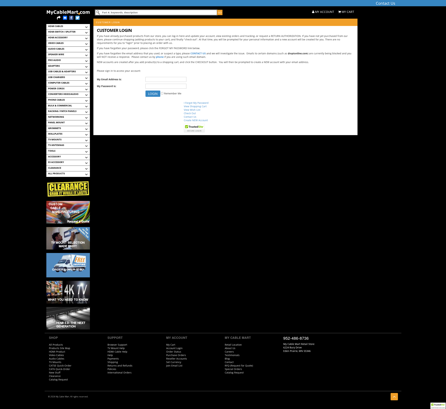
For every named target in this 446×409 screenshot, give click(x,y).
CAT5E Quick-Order (60, 365)
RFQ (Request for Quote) (239, 365)
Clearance (55, 376)
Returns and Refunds (119, 365)
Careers (229, 351)
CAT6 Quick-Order (59, 369)
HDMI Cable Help (117, 351)
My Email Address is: (109, 79)
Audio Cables (56, 358)
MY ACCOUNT (324, 12)
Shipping (112, 362)
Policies (111, 369)
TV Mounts (55, 362)
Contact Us (190, 116)
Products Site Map (59, 348)
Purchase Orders (176, 355)
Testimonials (232, 355)
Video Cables (56, 355)
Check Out (190, 113)
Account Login (174, 348)
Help (110, 355)
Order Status (173, 351)
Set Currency (173, 362)
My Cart (170, 344)
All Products (56, 344)
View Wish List (192, 109)
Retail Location (233, 344)
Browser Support (117, 344)
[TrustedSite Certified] (438, 406)
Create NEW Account (196, 120)
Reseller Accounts (176, 358)
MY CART (347, 12)
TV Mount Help (116, 348)
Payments (113, 358)
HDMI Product (57, 351)
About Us (230, 348)
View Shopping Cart (195, 106)
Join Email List (174, 365)
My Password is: (106, 86)
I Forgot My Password (196, 102)
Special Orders (233, 369)
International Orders (119, 372)
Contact (229, 362)
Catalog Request (58, 379)
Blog (227, 358)
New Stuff (54, 372)
